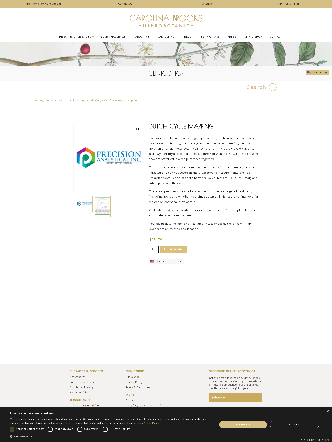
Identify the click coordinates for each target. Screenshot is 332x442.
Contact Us (125, 3)
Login (208, 3)
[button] (137, 129)
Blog (188, 36)
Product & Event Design (84, 405)
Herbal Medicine (79, 392)
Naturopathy (77, 377)
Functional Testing (72, 100)
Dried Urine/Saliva (97, 100)
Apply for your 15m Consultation (145, 405)
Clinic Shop (253, 36)
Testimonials (209, 36)
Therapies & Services (74, 36)
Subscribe (218, 397)
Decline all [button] (294, 424)
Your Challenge (113, 36)
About (142, 36)
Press (231, 36)
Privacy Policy (134, 382)
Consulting (165, 36)
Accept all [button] (243, 424)
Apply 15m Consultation (44, 3)
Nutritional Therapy (81, 387)
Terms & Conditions (138, 387)
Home (38, 100)
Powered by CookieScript (314, 440)
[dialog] (166, 424)
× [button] (327, 411)
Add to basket (173, 249)
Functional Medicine (82, 382)
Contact (276, 36)
